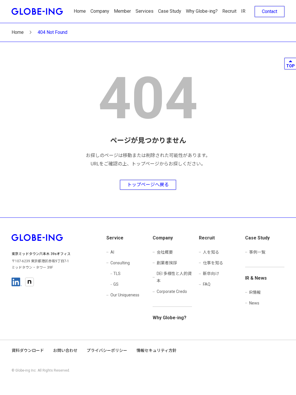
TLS (117, 273)
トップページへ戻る (148, 184)
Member (122, 11)
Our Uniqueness (124, 295)
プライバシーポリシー (107, 350)
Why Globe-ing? (202, 11)
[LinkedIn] (17, 282)
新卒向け (211, 273)
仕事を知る (213, 263)
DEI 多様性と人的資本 (174, 277)
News (254, 303)
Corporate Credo (172, 291)
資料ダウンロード (28, 350)
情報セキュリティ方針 (156, 350)
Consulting (120, 263)
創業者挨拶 (167, 263)
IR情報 (255, 292)
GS (116, 284)
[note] (29, 282)
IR (243, 11)
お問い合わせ (65, 350)
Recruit (229, 11)
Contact (269, 11)
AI (112, 252)
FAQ (206, 284)
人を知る (211, 252)
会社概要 (165, 252)
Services (144, 11)
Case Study (169, 11)
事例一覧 (257, 252)
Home (80, 11)
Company (99, 11)
